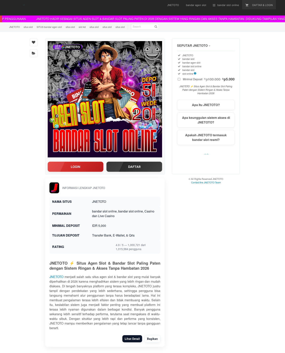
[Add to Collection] (33, 53)
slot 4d (82, 26)
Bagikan (152, 339)
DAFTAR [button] (134, 167)
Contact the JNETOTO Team (206, 182)
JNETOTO (14, 26)
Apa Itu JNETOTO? (206, 105)
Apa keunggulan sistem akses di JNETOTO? (206, 119)
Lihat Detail (132, 339)
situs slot (28, 26)
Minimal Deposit (209, 79)
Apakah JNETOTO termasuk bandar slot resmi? (206, 137)
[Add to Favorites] (33, 42)
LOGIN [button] (75, 167)
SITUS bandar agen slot (49, 26)
